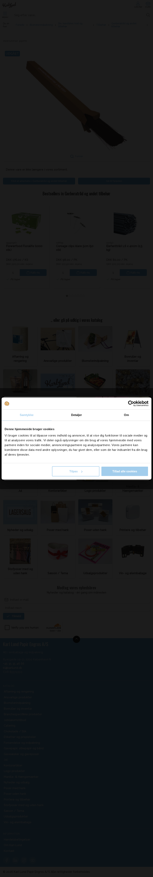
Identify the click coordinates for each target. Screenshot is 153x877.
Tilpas (73, 471)
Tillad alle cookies (124, 471)
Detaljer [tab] (76, 415)
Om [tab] (126, 415)
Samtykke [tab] (26, 415)
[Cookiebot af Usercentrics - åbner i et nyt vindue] (131, 403)
